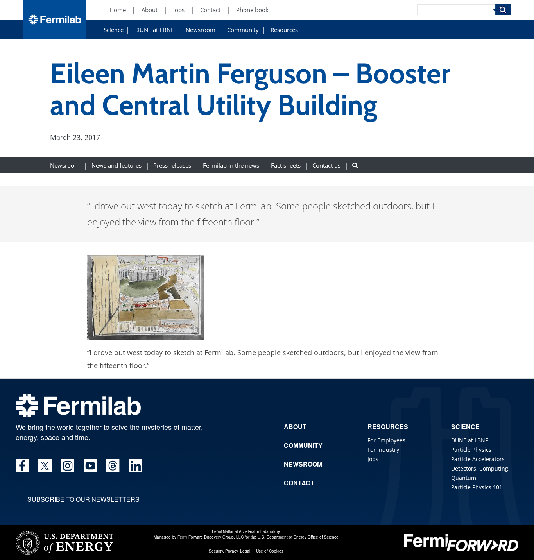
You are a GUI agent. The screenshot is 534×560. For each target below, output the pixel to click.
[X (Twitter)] (45, 465)
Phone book (252, 10)
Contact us (326, 165)
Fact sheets (286, 165)
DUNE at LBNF (154, 30)
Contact (210, 10)
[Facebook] (22, 465)
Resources (284, 30)
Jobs (179, 10)
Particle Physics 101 (476, 487)
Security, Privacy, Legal (229, 551)
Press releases (172, 165)
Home (117, 10)
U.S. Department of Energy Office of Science (298, 537)
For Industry (383, 449)
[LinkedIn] (135, 465)
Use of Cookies (269, 551)
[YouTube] (90, 465)
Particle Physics (471, 449)
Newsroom (200, 30)
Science (114, 30)
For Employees (386, 440)
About (150, 10)
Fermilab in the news (231, 165)
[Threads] (113, 465)
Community (243, 30)
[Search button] (355, 165)
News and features (116, 165)
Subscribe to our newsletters (83, 499)
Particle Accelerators (478, 459)
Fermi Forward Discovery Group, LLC (210, 537)
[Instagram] (67, 465)
